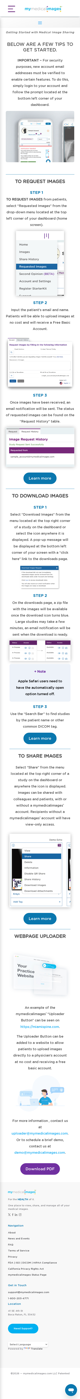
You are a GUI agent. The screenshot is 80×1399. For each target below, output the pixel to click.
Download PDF (40, 1169)
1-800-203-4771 (18, 1298)
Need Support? (23, 1328)
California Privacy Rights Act (26, 1268)
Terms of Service (18, 1250)
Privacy (12, 1256)
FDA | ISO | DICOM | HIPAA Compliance (32, 1262)
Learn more (40, 478)
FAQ (10, 1244)
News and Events (19, 1238)
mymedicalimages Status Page (27, 1274)
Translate (37, 1348)
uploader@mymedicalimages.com (40, 1133)
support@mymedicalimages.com (28, 1292)
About (12, 1232)
